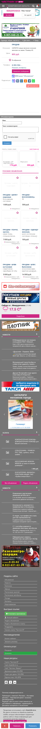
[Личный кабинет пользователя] (37, 6)
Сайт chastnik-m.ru (11, 665)
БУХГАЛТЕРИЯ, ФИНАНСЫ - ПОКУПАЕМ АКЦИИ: (25, 473)
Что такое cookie (20, 721)
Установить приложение (16, 614)
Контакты (8, 601)
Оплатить (8, 653)
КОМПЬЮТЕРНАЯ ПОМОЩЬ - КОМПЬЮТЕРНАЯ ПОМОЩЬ (26, 440)
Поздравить (9, 627)
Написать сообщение (21, 71)
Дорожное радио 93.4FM (14, 671)
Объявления (9, 580)
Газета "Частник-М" (11, 662)
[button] (4, 414)
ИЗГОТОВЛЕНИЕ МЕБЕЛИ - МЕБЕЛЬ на (25, 462)
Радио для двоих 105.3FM (14, 674)
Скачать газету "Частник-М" (14, 630)
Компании (8, 586)
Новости (8, 583)
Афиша (7, 589)
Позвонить (33, 726)
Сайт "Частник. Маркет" (13, 668)
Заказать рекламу (11, 641)
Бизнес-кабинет (10, 638)
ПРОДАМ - (10, 196)
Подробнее (21, 316)
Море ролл (24, 162)
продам (15, 44)
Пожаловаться (33, 86)
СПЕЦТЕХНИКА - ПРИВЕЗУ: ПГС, (25, 451)
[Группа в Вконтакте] (15, 682)
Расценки (8, 650)
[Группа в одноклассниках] (6, 682)
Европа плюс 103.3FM (13, 677)
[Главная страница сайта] (13, 1)
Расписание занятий (12, 592)
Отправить (7, 143)
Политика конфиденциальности (12, 693)
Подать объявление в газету (15, 624)
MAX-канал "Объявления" (24, 76)
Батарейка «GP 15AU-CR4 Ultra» (8, 162)
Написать (17, 726)
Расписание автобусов (13, 595)
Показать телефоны (19, 67)
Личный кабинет (12, 617)
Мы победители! (21, 286)
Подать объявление (30, 483)
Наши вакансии (10, 604)
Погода (7, 598)
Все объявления (11, 483)
